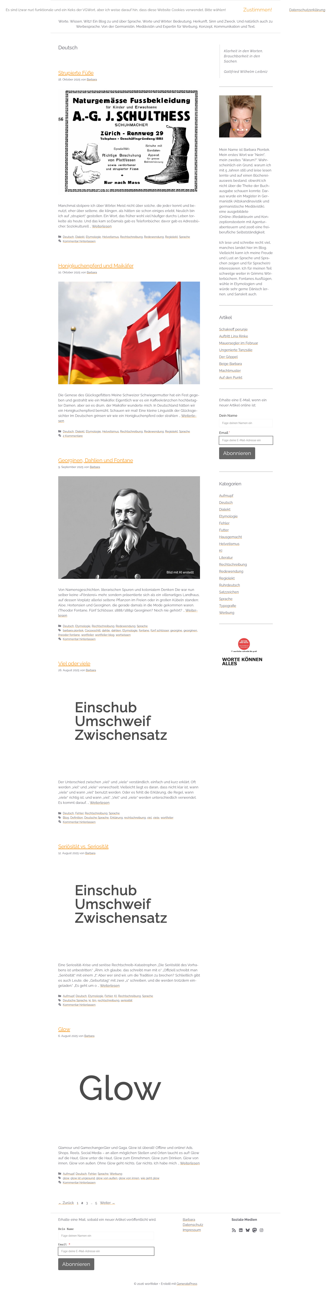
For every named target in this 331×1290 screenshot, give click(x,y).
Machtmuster (230, 371)
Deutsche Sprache (96, 817)
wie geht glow (150, 1178)
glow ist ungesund (82, 1178)
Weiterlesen (102, 226)
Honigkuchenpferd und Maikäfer (96, 266)
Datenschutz (193, 1225)
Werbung (116, 1173)
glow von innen (129, 1178)
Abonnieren (237, 453)
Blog (66, 817)
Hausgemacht (230, 537)
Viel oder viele (74, 663)
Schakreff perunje (233, 329)
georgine (176, 630)
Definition (76, 817)
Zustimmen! (257, 10)
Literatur (226, 558)
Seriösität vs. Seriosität (83, 846)
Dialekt (79, 237)
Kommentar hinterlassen (79, 241)
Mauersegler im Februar (238, 343)
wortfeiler (87, 635)
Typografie (227, 606)
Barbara (189, 1220)
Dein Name (228, 415)
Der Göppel (228, 357)
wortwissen (123, 635)
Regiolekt (171, 237)
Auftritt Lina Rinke (233, 336)
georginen (190, 630)
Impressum (192, 1230)
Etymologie (93, 237)
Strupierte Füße (76, 73)
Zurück (66, 1203)
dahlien (116, 630)
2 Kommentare (73, 436)
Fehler (79, 813)
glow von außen (106, 1178)
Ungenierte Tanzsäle (235, 350)
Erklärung (116, 817)
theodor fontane (69, 635)
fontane (144, 630)
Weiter (107, 1203)
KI (115, 996)
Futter (224, 530)
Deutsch (68, 237)
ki (90, 1000)
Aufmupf (68, 996)
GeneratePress (187, 1284)
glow (66, 1178)
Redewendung (154, 237)
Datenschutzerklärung (307, 10)
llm (94, 1000)
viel (149, 817)
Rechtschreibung (131, 237)
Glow (64, 1029)
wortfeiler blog (104, 635)
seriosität (126, 1000)
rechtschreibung (135, 817)
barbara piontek (73, 630)
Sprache (184, 237)
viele (156, 817)
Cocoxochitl (93, 630)
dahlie (106, 630)
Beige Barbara (230, 364)
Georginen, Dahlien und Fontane (95, 460)
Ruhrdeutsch (229, 585)
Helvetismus (110, 237)
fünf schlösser (160, 630)
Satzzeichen (229, 592)
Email (224, 433)
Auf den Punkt (230, 377)
